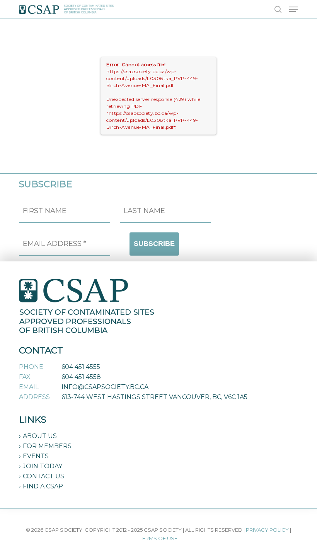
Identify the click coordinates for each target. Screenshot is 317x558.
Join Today (42, 466)
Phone (31, 366)
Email (29, 387)
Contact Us (43, 476)
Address (34, 397)
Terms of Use (158, 538)
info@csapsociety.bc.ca (104, 387)
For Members (47, 446)
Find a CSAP (43, 486)
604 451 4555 (80, 366)
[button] (293, 9)
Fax (25, 377)
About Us (40, 436)
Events (36, 456)
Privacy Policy (267, 530)
